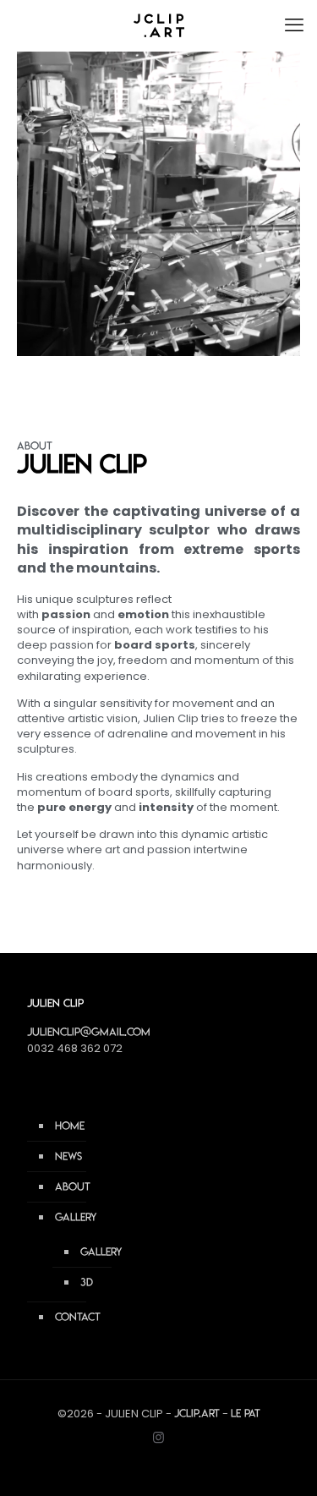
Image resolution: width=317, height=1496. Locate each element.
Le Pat (245, 1413)
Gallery (76, 1217)
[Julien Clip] (158, 25)
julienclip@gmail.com (88, 1031)
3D (86, 1282)
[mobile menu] (294, 25)
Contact (78, 1316)
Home (70, 1125)
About (72, 1186)
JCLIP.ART (197, 1413)
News (68, 1156)
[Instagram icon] (158, 1437)
